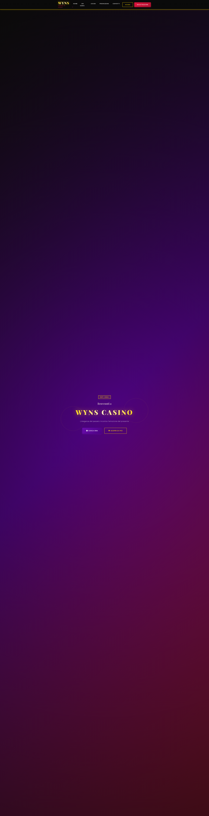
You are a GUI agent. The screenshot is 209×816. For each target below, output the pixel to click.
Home (75, 3)
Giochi (93, 3)
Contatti (116, 3)
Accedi (127, 4)
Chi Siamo (82, 5)
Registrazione (142, 4)
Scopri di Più (117, 431)
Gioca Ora (93, 431)
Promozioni (104, 3)
